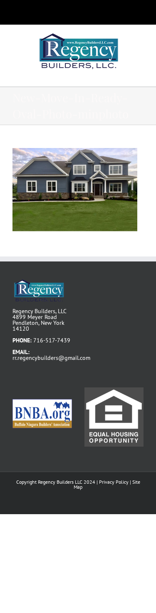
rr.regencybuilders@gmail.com (51, 358)
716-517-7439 (51, 340)
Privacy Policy (114, 482)
